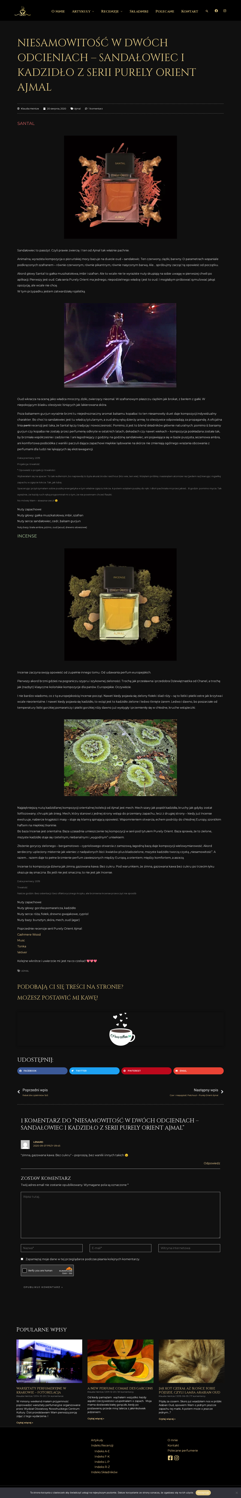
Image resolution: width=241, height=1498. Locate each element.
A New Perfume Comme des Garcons (120, 1388)
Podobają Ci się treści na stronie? (70, 987)
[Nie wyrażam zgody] (236, 1492)
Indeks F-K (102, 1456)
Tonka (21, 946)
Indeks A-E (102, 1451)
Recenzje (110, 11)
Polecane (164, 11)
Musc (21, 940)
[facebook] (171, 1458)
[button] (207, 11)
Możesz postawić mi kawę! (57, 998)
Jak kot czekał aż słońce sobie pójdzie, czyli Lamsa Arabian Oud (189, 1390)
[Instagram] (224, 10)
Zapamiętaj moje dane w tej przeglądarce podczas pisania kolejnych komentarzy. (83, 1259)
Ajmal (77, 108)
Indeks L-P (102, 1462)
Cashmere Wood (29, 934)
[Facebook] (216, 10)
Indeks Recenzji (102, 1445)
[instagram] (177, 1458)
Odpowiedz (212, 1163)
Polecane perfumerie (183, 1450)
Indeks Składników (104, 1472)
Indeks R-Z (102, 1467)
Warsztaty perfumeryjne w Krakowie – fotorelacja (41, 1390)
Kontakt (189, 11)
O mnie (58, 11)
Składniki (138, 11)
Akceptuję (203, 1492)
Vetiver (22, 952)
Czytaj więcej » (24, 1422)
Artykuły (81, 11)
